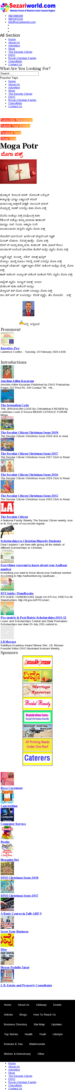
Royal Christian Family (22, 58)
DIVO (11, 55)
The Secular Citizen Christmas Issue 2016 (29, 475)
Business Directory (15, 1024)
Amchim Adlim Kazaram (17, 381)
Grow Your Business (15, 932)
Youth (42, 1034)
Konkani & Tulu (13, 1044)
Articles (8, 1014)
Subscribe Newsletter (16, 120)
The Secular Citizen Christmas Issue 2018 (29, 433)
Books (5, 842)
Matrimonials (37, 1044)
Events (57, 1004)
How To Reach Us (45, 1014)
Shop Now (8, 138)
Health (28, 1034)
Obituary (41, 1004)
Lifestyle (57, 1034)
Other (41, 1053)
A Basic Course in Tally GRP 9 (21, 914)
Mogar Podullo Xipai (15, 967)
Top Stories (11, 1034)
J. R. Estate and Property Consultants (26, 985)
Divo (4, 949)
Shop (11, 48)
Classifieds (15, 61)
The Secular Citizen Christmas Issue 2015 (29, 496)
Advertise (14, 45)
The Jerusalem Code (15, 405)
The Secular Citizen (20, 51)
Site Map (39, 1024)
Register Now (11, 133)
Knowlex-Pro (10, 348)
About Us (14, 42)
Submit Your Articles (15, 126)
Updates (56, 1024)
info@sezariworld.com (22, 22)
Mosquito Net (10, 860)
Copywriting (9, 806)
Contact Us (15, 64)
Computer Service (13, 824)
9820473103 (15, 18)
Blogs (23, 1014)
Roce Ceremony (12, 788)
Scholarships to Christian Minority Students (31, 541)
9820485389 (15, 15)
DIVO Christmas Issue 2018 (20, 878)
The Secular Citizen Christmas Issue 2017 (29, 454)
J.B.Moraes (8, 642)
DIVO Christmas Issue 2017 (19, 896)
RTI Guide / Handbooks (17, 593)
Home (12, 39)
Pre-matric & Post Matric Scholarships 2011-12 (33, 618)
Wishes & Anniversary (17, 1053)
